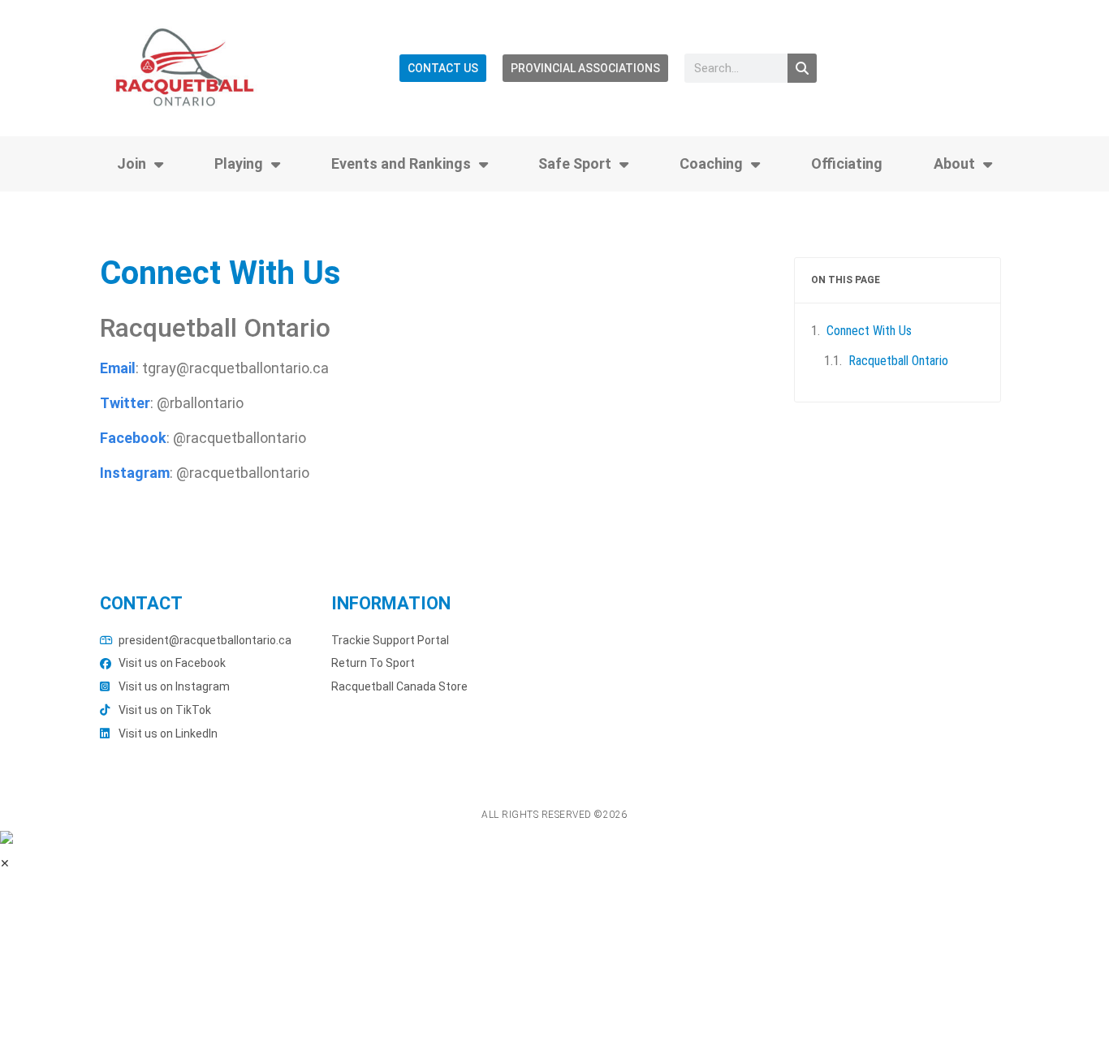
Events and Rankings (401, 163)
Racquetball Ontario (898, 360)
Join (131, 163)
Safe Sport (574, 163)
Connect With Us (869, 330)
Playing (238, 163)
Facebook (133, 437)
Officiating (846, 163)
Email (118, 367)
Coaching (711, 163)
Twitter (125, 402)
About (954, 163)
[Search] (802, 68)
